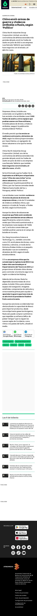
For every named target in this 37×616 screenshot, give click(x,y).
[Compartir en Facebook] (23, 107)
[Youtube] (24, 554)
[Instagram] (13, 554)
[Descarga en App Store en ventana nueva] (21, 534)
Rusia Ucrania (8, 341)
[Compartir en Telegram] (29, 107)
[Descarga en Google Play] (21, 529)
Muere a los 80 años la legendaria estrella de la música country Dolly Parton (21, 476)
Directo (13, 345)
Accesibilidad (19, 607)
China (21, 345)
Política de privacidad (21, 593)
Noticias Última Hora (23, 341)
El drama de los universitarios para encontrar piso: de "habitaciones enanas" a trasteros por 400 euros (21, 467)
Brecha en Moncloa (22, 1)
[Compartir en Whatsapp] (26, 107)
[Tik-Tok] (18, 554)
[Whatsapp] (24, 549)
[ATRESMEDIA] (18, 566)
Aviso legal (18, 590)
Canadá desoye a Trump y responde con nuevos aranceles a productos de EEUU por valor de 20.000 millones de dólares (22, 457)
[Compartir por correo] (33, 107)
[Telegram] (29, 549)
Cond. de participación (22, 598)
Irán (25, 7)
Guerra (6, 345)
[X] (19, 107)
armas (28, 345)
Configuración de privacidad (23, 600)
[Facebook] (18, 549)
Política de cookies (20, 595)
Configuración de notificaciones (20, 603)
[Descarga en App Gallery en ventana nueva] (21, 540)
